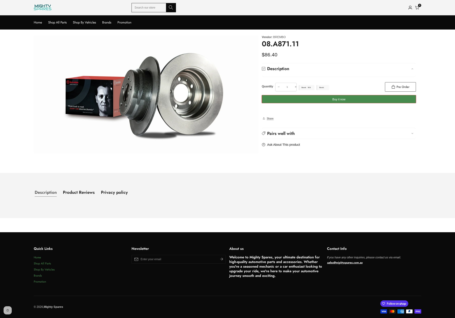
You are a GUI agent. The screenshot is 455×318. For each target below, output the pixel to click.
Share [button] (270, 118)
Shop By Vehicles (84, 22)
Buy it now (339, 99)
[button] (339, 133)
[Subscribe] (221, 259)
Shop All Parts (57, 22)
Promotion (124, 22)
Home (38, 22)
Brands (106, 22)
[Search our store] (171, 7)
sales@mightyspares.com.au (345, 263)
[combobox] (154, 7)
